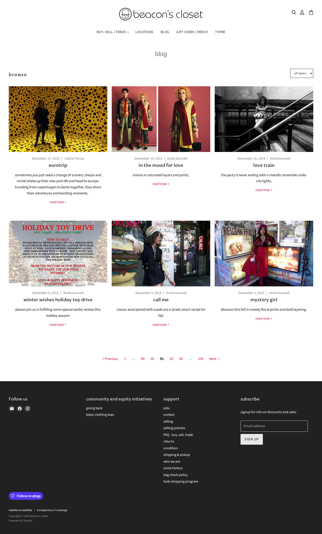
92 (171, 358)
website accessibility (20, 510)
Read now (57, 202)
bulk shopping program (180, 481)
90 (152, 358)
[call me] (161, 253)
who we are (171, 461)
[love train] (264, 119)
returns (168, 441)
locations (144, 32)
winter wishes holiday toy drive (57, 300)
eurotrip (58, 165)
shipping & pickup (176, 454)
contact (168, 414)
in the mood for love (161, 165)
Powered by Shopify (20, 521)
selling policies (174, 428)
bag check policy (175, 474)
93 (181, 358)
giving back (94, 408)
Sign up (251, 439)
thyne (220, 32)
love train (263, 165)
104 (200, 358)
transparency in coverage (52, 510)
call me (161, 300)
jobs (166, 408)
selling (168, 421)
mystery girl (263, 300)
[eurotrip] (58, 119)
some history (172, 468)
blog (165, 32)
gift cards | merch (192, 32)
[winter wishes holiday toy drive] (58, 253)
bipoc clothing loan (100, 414)
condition (170, 448)
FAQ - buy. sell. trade (178, 434)
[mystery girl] (264, 253)
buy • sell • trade (111, 32)
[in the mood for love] (161, 119)
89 (143, 358)
